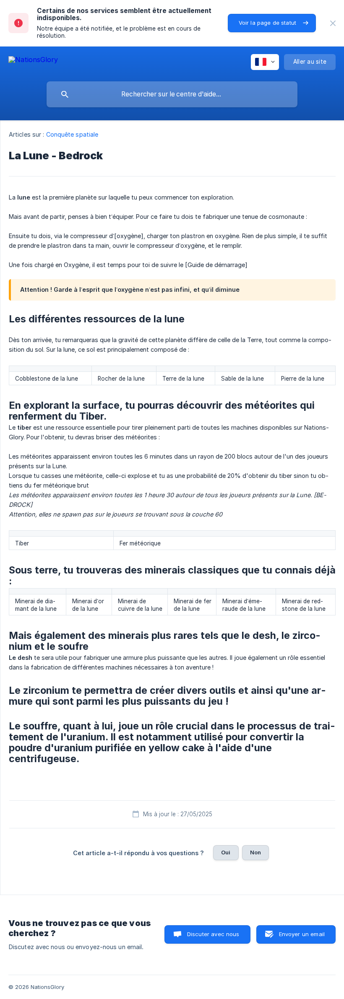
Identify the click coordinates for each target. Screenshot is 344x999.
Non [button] (255, 852)
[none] (333, 23)
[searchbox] (172, 94)
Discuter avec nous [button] (213, 934)
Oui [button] (225, 852)
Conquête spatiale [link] (72, 134)
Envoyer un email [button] (302, 934)
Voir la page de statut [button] (267, 22)
